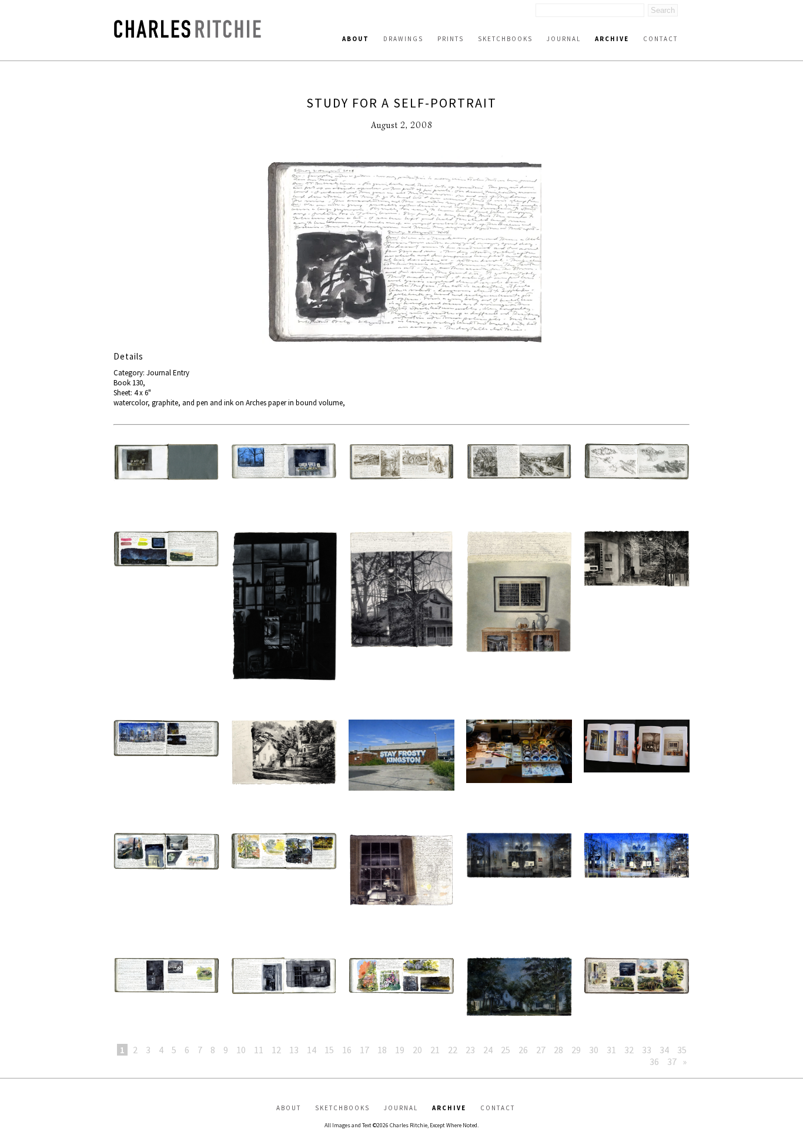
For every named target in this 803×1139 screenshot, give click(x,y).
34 (664, 1050)
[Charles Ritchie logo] (187, 34)
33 (646, 1050)
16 (347, 1050)
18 (382, 1050)
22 (452, 1050)
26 (523, 1050)
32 (629, 1050)
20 (417, 1050)
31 (611, 1050)
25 (505, 1050)
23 (470, 1050)
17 (364, 1050)
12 (276, 1050)
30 (593, 1050)
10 (241, 1050)
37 (672, 1061)
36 (654, 1061)
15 (329, 1050)
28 (558, 1050)
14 (311, 1050)
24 (488, 1050)
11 (258, 1050)
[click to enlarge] (401, 253)
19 (399, 1050)
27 (541, 1050)
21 (435, 1050)
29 (576, 1050)
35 (682, 1050)
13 (294, 1050)
